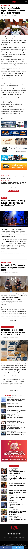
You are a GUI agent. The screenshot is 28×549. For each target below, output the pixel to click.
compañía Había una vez (8, 236)
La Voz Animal (21, 537)
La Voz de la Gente (7, 537)
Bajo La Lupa (15, 537)
